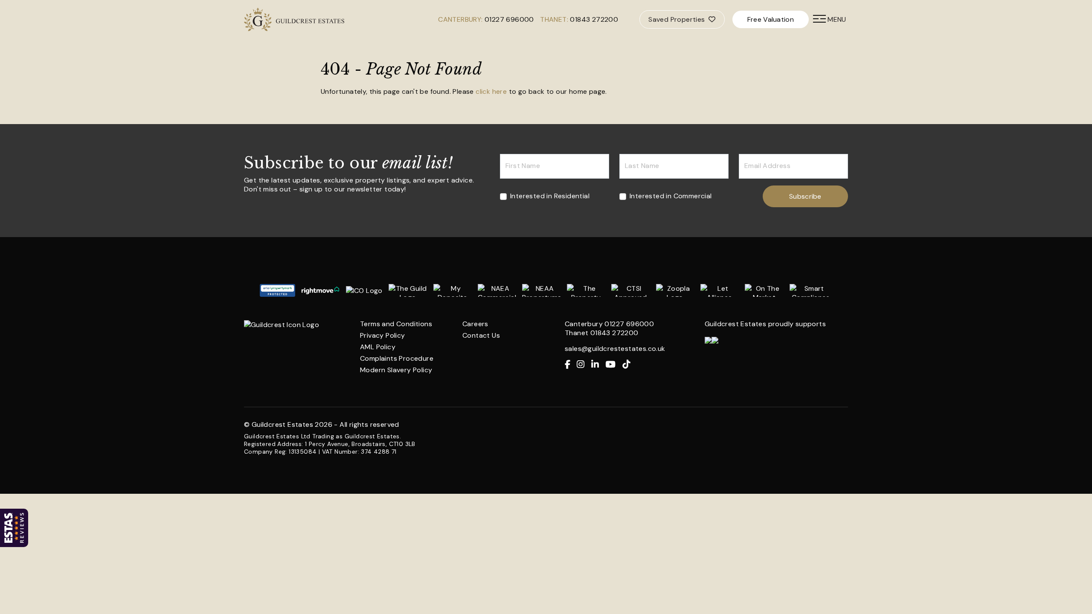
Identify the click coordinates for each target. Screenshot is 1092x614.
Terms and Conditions (396, 323)
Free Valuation (770, 19)
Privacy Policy (382, 335)
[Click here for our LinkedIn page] (598, 365)
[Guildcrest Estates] (258, 19)
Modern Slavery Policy (396, 369)
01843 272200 (594, 19)
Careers (475, 323)
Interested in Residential (550, 195)
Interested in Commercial (671, 195)
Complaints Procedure (396, 358)
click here (491, 91)
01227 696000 (509, 19)
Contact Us (481, 335)
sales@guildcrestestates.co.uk (615, 348)
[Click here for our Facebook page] (571, 365)
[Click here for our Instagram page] (584, 365)
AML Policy (377, 346)
